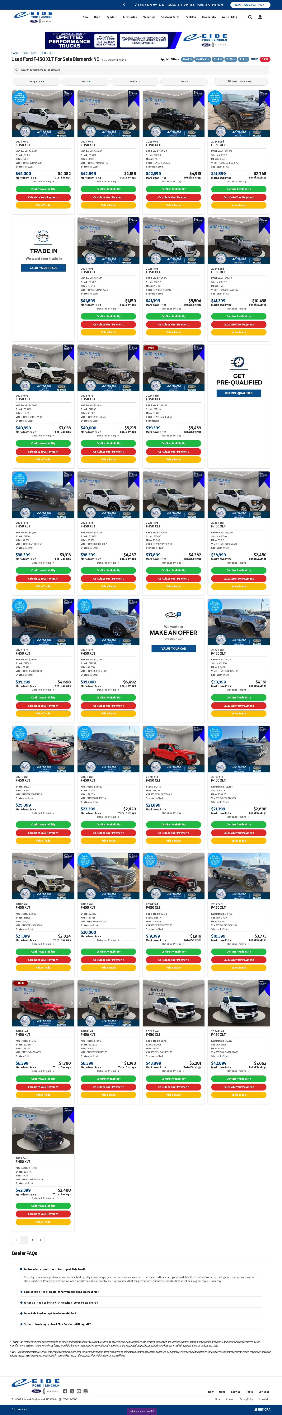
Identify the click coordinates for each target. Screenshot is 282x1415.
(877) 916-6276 (214, 4)
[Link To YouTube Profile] (79, 1391)
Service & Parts (170, 17)
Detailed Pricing (41, 181)
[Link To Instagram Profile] (85, 1391)
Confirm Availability (43, 189)
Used (97, 17)
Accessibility (264, 1399)
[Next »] (40, 1240)
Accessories (130, 17)
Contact (263, 1391)
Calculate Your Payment (43, 197)
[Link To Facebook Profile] (65, 1391)
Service (235, 1391)
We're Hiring (229, 17)
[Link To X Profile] (72, 1391)
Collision (191, 17)
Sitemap (230, 1399)
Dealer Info (209, 17)
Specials (111, 17)
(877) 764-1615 (185, 4)
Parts (249, 1391)
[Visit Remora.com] (262, 1410)
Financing (149, 17)
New (85, 17)
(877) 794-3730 (155, 4)
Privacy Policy (246, 1399)
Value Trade (43, 205)
